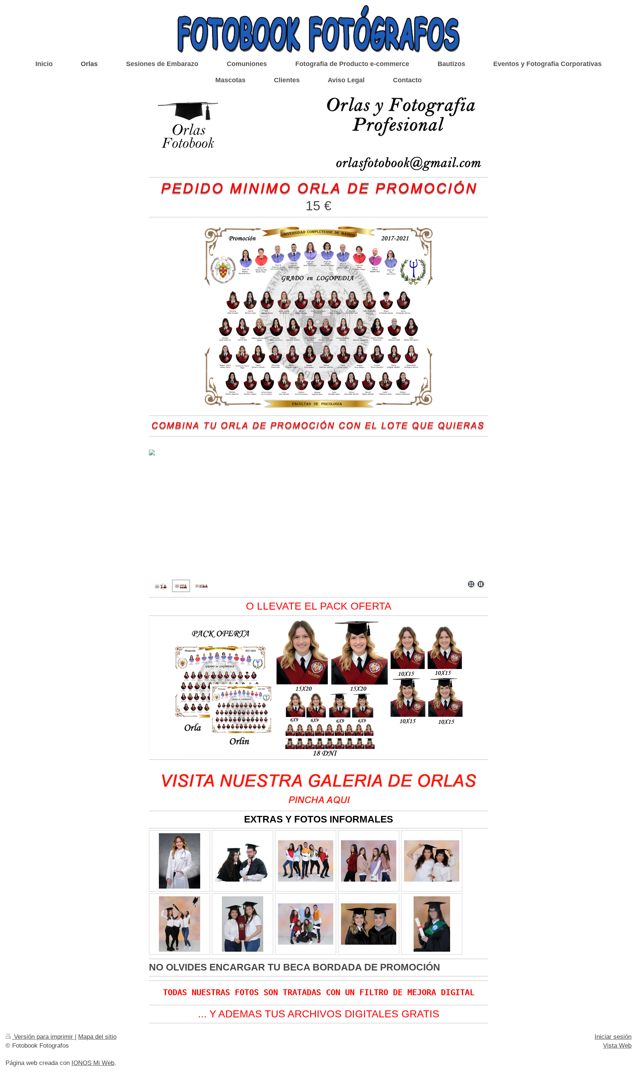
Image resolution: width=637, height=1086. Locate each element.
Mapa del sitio (97, 1036)
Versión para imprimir (43, 1036)
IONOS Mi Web (93, 1062)
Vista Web (617, 1045)
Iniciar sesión (613, 1036)
